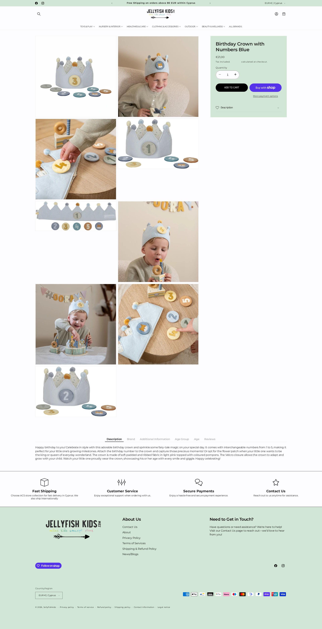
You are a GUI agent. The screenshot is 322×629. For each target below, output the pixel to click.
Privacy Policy (131, 537)
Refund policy (104, 607)
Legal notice (164, 607)
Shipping (236, 61)
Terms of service (85, 607)
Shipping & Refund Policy (139, 548)
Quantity (221, 67)
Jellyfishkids (49, 607)
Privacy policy (67, 607)
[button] (39, 14)
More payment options (265, 96)
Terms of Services (134, 543)
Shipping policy (122, 607)
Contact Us (129, 527)
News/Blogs (130, 554)
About (126, 532)
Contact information (144, 607)
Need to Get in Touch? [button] (232, 519)
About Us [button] (131, 519)
